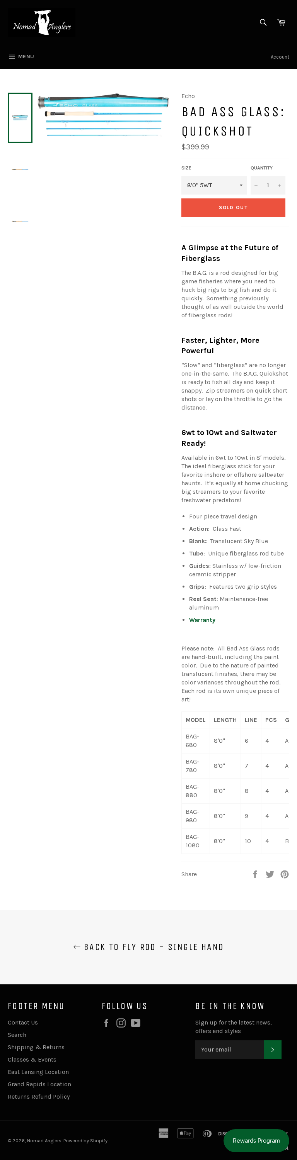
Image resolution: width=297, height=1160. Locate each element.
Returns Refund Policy (39, 1096)
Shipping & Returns (36, 1047)
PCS (271, 719)
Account (280, 57)
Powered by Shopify (85, 1140)
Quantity (262, 168)
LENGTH (225, 719)
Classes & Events (32, 1059)
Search (17, 1034)
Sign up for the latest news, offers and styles (233, 1027)
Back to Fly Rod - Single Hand (152, 947)
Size (186, 168)
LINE (251, 719)
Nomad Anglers (44, 1140)
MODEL (196, 719)
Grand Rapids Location (39, 1084)
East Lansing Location (38, 1071)
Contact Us (23, 1022)
